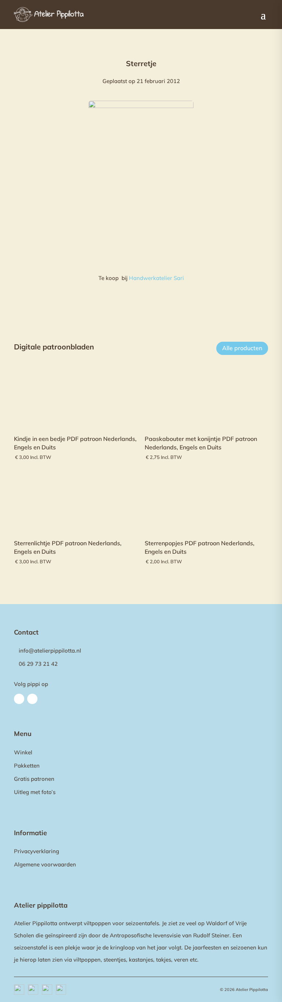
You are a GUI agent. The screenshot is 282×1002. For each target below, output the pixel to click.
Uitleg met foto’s (34, 792)
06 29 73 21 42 (38, 663)
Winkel (23, 752)
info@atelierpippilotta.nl (50, 650)
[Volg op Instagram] (32, 699)
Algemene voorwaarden (45, 864)
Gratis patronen (34, 778)
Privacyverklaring (36, 851)
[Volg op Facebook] (19, 699)
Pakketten (27, 765)
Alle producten (242, 348)
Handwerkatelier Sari (156, 277)
